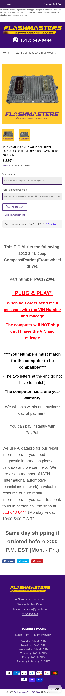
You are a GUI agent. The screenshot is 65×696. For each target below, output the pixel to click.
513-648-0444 (30, 614)
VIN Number (8, 174)
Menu (9, 4)
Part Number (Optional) (14, 189)
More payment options (15, 215)
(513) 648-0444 (36, 40)
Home (6, 52)
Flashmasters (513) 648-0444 (27, 692)
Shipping (6, 165)
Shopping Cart (51, 4)
